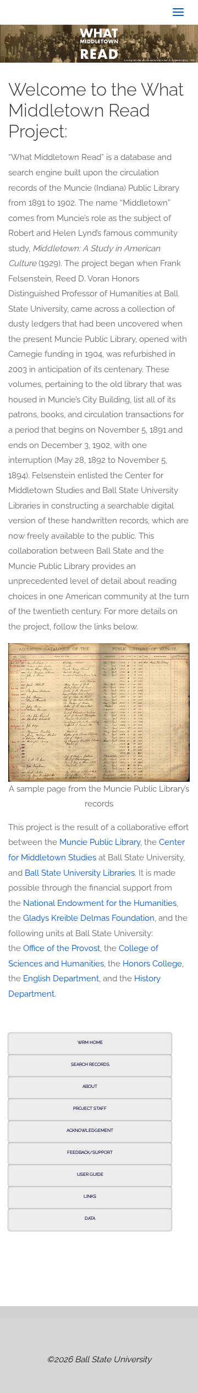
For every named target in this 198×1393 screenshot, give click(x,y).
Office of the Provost (61, 948)
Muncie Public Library (99, 842)
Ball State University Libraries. (80, 873)
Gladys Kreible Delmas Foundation (89, 918)
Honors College (152, 964)
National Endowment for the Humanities (100, 903)
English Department (61, 978)
